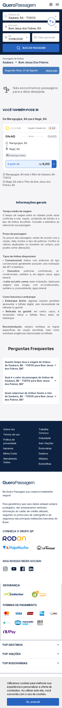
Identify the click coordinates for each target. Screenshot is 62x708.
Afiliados (43, 458)
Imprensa (8, 448)
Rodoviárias (45, 448)
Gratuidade (45, 438)
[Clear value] (26, 37)
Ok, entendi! (33, 702)
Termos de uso (11, 434)
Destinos (43, 453)
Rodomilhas (45, 463)
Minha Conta (10, 453)
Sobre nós (9, 429)
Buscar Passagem (33, 47)
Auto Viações (46, 443)
